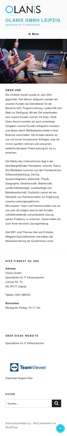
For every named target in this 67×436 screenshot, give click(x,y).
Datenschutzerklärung (17, 423)
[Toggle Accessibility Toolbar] (60, 428)
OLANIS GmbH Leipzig (33, 20)
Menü (35, 34)
